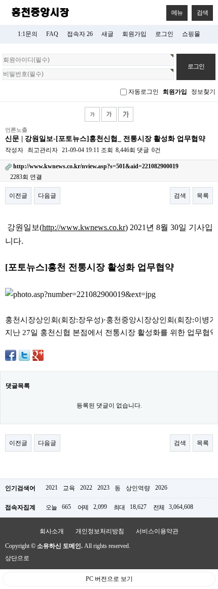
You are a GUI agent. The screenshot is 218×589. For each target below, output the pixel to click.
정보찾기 (203, 91)
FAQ (52, 34)
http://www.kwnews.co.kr (83, 227)
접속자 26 (80, 34)
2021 (52, 487)
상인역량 (138, 488)
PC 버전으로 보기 (109, 578)
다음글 (47, 195)
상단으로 (17, 558)
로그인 (164, 34)
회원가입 (134, 34)
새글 (107, 34)
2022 (86, 487)
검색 (202, 12)
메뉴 (177, 12)
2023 (103, 487)
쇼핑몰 (191, 34)
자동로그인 (143, 91)
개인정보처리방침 (100, 531)
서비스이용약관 (157, 531)
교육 (69, 488)
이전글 (18, 195)
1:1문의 (28, 34)
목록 (203, 195)
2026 (161, 487)
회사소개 (52, 531)
